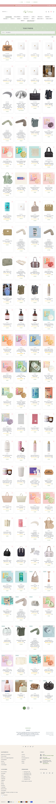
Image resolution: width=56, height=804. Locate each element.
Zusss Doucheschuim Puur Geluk (49, 299)
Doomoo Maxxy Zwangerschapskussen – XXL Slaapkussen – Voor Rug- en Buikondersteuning (21, 273)
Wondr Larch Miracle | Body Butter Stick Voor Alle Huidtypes (7, 216)
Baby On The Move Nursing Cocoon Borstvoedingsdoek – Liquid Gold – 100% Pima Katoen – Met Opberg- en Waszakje (7, 190)
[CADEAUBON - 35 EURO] (35, 71)
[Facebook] (47, 5)
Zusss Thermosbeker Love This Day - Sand (21, 481)
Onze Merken (3, 790)
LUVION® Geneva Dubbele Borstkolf (7, 641)
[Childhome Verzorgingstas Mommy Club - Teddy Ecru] (49, 551)
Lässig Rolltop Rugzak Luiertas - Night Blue (49, 104)
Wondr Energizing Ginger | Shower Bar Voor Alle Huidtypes (21, 162)
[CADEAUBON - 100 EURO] (7, 71)
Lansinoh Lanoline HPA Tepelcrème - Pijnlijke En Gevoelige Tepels (21, 188)
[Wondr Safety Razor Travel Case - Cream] (7, 523)
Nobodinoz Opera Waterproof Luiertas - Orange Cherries (21, 670)
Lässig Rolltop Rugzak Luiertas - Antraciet (35, 299)
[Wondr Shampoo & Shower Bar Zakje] (35, 152)
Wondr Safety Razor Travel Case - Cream (7, 533)
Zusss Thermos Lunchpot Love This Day (7, 456)
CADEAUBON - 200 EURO (21, 80)
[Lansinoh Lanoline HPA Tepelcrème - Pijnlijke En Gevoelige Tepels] (21, 178)
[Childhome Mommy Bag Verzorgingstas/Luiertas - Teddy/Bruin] (7, 46)
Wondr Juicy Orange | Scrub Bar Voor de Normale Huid (7, 350)
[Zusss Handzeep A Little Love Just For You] (7, 315)
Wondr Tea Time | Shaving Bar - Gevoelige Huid (21, 376)
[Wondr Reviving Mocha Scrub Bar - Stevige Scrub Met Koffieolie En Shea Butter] (21, 393)
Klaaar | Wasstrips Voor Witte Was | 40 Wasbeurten (35, 670)
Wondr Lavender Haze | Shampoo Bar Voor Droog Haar (48, 132)
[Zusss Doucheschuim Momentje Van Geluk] (49, 446)
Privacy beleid (3, 756)
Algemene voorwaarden (5, 754)
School (2, 782)
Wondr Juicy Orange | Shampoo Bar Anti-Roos (48, 670)
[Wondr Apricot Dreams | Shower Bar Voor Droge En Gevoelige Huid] (35, 498)
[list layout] (51, 37)
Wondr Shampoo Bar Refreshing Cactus (7, 402)
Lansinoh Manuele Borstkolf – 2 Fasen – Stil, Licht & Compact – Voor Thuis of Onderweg (35, 482)
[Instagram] (49, 5)
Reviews (2, 761)
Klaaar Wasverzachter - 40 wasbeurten (48, 402)
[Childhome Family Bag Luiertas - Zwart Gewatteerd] (35, 94)
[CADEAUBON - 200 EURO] (21, 71)
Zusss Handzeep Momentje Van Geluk (21, 324)
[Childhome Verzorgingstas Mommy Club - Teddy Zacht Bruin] (35, 262)
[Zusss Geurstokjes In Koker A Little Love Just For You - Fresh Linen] (21, 446)
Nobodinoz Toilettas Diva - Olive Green (7, 241)
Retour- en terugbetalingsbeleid (7, 757)
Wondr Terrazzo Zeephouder (35, 376)
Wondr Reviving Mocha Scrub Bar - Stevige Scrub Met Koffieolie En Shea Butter (21, 403)
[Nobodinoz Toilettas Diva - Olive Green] (7, 232)
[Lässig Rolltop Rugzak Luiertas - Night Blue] (49, 94)
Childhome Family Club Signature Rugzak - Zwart (21, 561)
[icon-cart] (53, 12)
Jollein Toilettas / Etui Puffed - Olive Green (7, 272)
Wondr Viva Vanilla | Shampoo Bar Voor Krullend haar (48, 188)
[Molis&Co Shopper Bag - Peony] (7, 498)
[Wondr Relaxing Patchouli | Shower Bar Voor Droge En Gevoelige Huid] (21, 340)
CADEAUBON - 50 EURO (48, 55)
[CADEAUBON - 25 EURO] (21, 46)
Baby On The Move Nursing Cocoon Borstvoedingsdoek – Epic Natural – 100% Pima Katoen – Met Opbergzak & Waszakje (49, 535)
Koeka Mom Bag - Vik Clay (35, 586)
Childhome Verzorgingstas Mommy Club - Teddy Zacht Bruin (35, 272)
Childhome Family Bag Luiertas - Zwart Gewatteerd (35, 104)
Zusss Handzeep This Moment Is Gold (35, 324)
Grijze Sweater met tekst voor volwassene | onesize (7, 299)
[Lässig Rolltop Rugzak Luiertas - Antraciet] (35, 290)
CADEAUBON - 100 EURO (7, 80)
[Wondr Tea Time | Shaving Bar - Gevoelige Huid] (21, 366)
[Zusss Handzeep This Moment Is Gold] (35, 315)
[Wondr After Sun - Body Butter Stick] (35, 393)
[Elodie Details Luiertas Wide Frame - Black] (7, 551)
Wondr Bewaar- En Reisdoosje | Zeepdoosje (48, 641)
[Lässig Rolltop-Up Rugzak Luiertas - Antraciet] (35, 123)
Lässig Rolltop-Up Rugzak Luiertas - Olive (21, 641)
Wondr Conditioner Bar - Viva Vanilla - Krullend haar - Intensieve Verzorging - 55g (48, 377)
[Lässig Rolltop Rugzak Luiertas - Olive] (21, 290)
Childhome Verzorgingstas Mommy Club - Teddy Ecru (48, 561)
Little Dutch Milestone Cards (35, 561)
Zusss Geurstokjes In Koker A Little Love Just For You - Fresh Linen (21, 456)
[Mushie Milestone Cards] (49, 71)
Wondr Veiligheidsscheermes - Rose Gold (48, 586)
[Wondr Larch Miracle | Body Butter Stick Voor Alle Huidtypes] (7, 207)
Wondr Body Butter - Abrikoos (21, 533)
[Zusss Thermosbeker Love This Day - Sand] (21, 471)
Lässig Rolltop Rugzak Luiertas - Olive (21, 299)
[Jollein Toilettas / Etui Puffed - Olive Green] (7, 262)
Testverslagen (4, 764)
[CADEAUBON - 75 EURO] (35, 46)
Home (3, 32)
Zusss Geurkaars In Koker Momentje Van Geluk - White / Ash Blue (48, 429)
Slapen (2, 775)
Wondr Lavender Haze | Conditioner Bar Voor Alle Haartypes (7, 670)
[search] (46, 12)
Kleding (2, 783)
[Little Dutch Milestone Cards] (35, 551)
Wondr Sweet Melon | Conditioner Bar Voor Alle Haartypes (7, 162)
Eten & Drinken (4, 771)
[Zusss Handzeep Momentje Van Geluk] (21, 315)
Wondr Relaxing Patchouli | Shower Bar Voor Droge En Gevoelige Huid (21, 351)
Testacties (3, 763)
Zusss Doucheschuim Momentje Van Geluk (49, 456)
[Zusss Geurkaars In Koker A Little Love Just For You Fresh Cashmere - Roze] (7, 471)
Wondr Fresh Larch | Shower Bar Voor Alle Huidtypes (49, 507)
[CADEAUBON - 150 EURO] (21, 207)
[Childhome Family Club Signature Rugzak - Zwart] (21, 551)
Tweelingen (3, 787)
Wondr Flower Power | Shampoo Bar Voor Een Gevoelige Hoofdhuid (7, 376)
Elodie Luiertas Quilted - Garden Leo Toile (34, 611)
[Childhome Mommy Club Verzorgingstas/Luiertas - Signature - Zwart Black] (49, 152)
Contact (23, 754)
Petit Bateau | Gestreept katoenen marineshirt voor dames (7, 696)
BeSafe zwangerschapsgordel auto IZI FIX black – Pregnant (49, 696)
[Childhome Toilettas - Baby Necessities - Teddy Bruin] (49, 471)
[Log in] (48, 11)
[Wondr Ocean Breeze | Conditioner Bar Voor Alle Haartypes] (49, 315)
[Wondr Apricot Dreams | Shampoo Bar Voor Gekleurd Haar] (35, 178)
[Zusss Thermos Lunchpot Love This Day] (7, 446)
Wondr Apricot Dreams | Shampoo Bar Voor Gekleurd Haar (34, 188)
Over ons (23, 756)
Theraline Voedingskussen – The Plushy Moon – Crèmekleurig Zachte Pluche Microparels (35, 534)
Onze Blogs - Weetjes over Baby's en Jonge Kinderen (9, 793)
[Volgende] (32, 708)
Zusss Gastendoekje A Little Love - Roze (35, 428)
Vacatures (24, 759)
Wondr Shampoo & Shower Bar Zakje (35, 162)
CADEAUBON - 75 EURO (35, 55)
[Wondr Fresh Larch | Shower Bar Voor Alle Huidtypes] (49, 498)
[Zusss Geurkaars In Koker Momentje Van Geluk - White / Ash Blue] (49, 419)
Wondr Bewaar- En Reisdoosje (21, 695)
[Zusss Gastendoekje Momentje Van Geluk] (21, 419)
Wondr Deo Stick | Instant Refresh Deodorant (21, 586)
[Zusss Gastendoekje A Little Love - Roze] (35, 419)
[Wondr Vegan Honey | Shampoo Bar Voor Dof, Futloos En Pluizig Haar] (49, 340)
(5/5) (35, 721)
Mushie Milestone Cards (48, 80)
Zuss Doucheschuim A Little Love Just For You (35, 456)
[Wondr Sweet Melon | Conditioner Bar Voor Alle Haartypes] (7, 152)
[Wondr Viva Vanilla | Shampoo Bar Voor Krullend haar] (49, 178)
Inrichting (3, 785)
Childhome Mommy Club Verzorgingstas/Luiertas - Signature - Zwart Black (49, 163)
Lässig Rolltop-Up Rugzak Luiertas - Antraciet (35, 132)
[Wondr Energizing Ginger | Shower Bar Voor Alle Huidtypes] (21, 152)
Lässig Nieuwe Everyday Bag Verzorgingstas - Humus (35, 216)
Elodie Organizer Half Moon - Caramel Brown (35, 695)
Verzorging (3, 773)
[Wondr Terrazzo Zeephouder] (35, 366)
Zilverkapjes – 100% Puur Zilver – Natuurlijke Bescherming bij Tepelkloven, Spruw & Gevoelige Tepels (21, 105)
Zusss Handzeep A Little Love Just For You (7, 324)
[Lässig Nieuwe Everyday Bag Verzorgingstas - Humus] (35, 207)
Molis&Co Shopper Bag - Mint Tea (21, 507)
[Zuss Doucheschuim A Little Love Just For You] (35, 446)
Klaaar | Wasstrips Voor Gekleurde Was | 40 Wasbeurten (7, 612)
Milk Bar (53, 801)
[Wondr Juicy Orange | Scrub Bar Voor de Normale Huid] (7, 340)
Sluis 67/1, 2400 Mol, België (48, 755)
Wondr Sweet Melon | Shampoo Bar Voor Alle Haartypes (48, 272)
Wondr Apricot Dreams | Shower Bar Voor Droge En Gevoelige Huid (34, 507)
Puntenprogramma (25, 757)
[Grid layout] (52, 37)
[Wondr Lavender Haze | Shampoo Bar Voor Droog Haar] (49, 123)
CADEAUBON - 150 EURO (21, 215)
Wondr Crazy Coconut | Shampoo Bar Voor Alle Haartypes (34, 350)
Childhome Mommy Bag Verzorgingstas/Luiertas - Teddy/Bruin (7, 56)
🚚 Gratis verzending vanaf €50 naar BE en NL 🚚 (23, 5)
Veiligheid (3, 780)
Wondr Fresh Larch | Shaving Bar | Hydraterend (48, 612)
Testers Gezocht (4, 795)
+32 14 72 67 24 (46, 763)
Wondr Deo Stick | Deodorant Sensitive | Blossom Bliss (35, 242)
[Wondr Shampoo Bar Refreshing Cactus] (7, 393)
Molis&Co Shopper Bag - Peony (7, 507)
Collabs (23, 763)
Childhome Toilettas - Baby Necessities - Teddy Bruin (49, 481)
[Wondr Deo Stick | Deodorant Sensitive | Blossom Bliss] (35, 232)
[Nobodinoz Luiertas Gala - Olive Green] (49, 207)
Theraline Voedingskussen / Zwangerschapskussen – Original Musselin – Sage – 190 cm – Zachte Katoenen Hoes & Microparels (7, 134)
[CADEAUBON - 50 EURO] (49, 46)
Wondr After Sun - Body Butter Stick (34, 402)
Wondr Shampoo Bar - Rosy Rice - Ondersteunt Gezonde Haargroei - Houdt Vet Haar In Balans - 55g (7, 430)
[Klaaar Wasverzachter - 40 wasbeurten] (49, 393)
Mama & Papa (4, 788)
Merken (23, 761)
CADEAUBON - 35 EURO (35, 80)
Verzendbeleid (4, 759)
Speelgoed (3, 776)
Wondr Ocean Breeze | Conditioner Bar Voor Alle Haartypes (48, 324)
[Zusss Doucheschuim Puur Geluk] (49, 290)
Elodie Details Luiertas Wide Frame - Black (7, 561)
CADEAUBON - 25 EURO (21, 55)
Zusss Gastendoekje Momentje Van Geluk (21, 428)
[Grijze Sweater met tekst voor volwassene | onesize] (7, 290)
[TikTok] (51, 5)
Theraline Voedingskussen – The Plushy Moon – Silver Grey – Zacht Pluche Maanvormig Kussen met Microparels (7, 106)
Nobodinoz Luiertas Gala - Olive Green (48, 216)
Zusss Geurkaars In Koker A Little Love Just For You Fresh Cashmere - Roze (7, 481)
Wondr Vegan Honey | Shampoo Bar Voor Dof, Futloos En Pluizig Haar (48, 350)
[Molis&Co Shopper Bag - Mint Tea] (21, 498)
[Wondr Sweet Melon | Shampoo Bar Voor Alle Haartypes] (49, 262)
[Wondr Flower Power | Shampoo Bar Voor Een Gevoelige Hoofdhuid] (7, 366)
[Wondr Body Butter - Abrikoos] (21, 523)
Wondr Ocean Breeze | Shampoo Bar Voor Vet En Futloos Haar (7, 586)
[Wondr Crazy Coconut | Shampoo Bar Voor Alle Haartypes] (35, 340)
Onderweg (3, 778)
